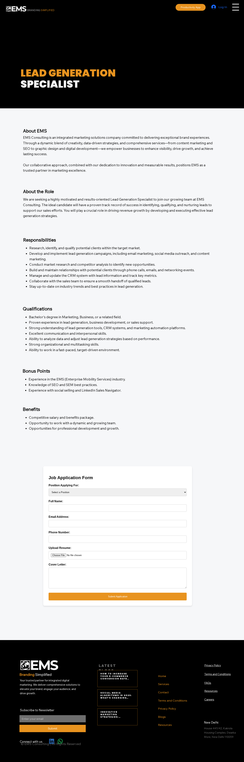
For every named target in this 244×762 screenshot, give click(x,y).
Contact (163, 692)
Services (163, 684)
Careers (209, 699)
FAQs (207, 683)
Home (162, 676)
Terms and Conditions (172, 700)
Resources (165, 725)
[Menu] (235, 7)
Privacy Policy (167, 708)
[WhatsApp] (60, 741)
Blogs (162, 717)
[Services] (193, 684)
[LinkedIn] (51, 741)
